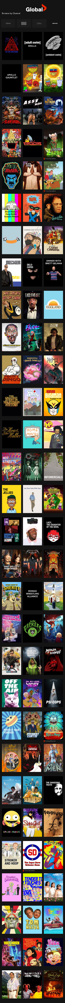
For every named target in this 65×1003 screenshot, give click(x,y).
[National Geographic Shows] (39, 23)
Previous (4, 23)
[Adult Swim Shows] (55, 23)
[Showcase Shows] (24, 23)
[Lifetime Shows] (8, 23)
